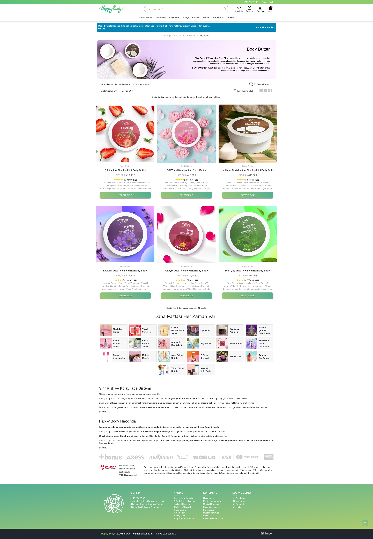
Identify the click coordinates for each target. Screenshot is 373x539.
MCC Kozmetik (133, 533)
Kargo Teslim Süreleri (184, 518)
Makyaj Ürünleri (146, 356)
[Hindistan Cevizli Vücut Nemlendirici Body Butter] (248, 134)
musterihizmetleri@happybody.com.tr (147, 501)
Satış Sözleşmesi (211, 507)
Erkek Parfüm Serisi (145, 343)
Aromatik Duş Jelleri (176, 343)
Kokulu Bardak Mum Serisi (177, 330)
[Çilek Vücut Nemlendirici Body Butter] (125, 134)
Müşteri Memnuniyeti (212, 501)
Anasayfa (167, 35)
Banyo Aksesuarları (119, 356)
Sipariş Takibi (268, 2)
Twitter (238, 507)
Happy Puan (179, 516)
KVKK (206, 516)
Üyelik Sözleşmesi (211, 504)
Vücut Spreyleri (146, 330)
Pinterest (239, 504)
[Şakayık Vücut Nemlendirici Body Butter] (186, 234)
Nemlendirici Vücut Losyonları (265, 343)
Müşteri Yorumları (211, 513)
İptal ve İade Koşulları (184, 498)
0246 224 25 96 (250, 2)
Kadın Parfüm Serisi (116, 343)
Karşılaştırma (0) (245, 91)
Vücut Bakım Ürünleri (177, 369)
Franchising (208, 510)
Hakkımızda (208, 498)
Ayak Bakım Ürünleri (177, 356)
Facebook (240, 498)
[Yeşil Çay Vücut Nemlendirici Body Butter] (248, 234)
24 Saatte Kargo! (261, 84)
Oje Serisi (205, 330)
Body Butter (204, 35)
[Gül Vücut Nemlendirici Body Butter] (186, 134)
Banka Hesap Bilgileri (213, 518)
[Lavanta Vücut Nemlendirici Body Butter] (125, 234)
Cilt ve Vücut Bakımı (185, 35)
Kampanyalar (180, 510)
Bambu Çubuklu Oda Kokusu (265, 330)
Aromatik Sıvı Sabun (264, 356)
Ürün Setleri (179, 513)
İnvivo (268, 533)
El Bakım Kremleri (204, 356)
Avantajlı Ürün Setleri (206, 369)
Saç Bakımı (205, 343)
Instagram (240, 501)
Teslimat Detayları (182, 504)
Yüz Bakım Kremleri (235, 330)
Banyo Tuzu (235, 356)
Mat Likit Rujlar (117, 330)
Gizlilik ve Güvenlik (182, 507)
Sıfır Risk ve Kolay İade (185, 501)
